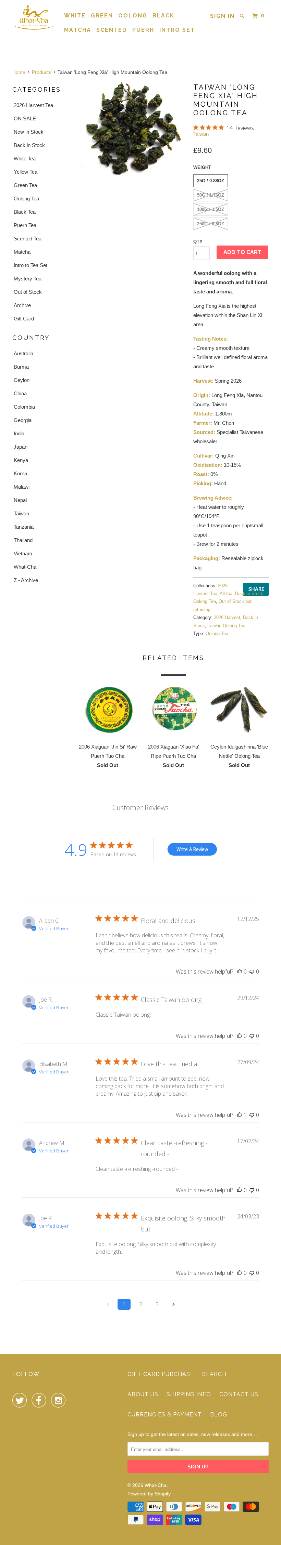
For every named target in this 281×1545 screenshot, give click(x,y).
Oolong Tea (26, 198)
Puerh (143, 30)
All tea (226, 593)
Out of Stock (28, 292)
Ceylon (21, 380)
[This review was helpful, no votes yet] (239, 971)
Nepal (20, 500)
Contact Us (238, 1394)
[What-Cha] (33, 17)
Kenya (21, 460)
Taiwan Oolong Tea (226, 625)
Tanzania (24, 527)
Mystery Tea (27, 278)
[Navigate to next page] (173, 1304)
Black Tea (25, 212)
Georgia (23, 420)
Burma (21, 367)
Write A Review (192, 849)
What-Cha (25, 567)
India (19, 433)
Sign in (222, 16)
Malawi (21, 487)
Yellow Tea (25, 172)
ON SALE (25, 118)
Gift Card (24, 318)
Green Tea (25, 185)
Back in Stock (29, 145)
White (75, 15)
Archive (22, 305)
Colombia (24, 407)
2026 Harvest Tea (33, 105)
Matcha (77, 30)
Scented (111, 30)
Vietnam (23, 553)
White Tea (25, 158)
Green (102, 15)
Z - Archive (26, 580)
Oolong (132, 15)
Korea (20, 473)
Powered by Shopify (149, 1493)
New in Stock (29, 132)
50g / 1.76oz (210, 195)
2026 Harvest (227, 617)
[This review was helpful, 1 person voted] (239, 1115)
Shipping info (189, 1394)
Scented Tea (27, 238)
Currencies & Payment (164, 1414)
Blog (218, 1414)
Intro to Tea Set (30, 265)
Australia (23, 353)
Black (163, 15)
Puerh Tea (25, 225)
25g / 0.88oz (210, 180)
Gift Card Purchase (160, 1374)
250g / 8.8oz (210, 223)
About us (142, 1394)
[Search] (243, 16)
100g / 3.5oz (210, 209)
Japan (20, 447)
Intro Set (177, 30)
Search (214, 1374)
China (20, 393)
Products (41, 72)
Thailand (23, 540)
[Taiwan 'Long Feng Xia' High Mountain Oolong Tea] (132, 129)
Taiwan (21, 513)
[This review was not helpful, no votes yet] (251, 971)
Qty (198, 241)
